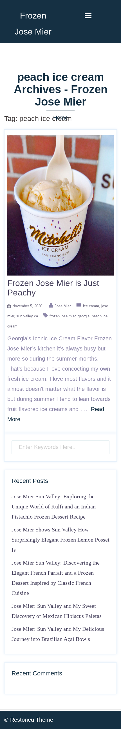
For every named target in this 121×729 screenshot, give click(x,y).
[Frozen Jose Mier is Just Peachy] (60, 205)
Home (60, 117)
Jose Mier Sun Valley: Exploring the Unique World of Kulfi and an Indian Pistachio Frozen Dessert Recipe (54, 506)
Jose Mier (63, 306)
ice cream (91, 306)
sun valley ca (27, 316)
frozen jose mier (62, 316)
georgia (83, 316)
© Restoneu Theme (28, 720)
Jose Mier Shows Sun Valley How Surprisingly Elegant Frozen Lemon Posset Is (60, 539)
